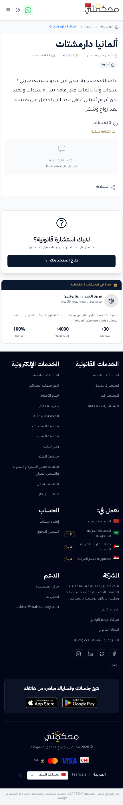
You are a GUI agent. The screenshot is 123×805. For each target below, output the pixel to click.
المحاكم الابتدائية (46, 416)
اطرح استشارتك (65, 261)
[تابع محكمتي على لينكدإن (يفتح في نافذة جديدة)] (90, 654)
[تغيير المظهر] (20, 775)
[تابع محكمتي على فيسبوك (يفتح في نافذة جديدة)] (114, 654)
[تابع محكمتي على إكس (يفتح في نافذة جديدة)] (102, 654)
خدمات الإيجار (49, 494)
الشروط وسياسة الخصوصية (96, 640)
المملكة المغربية (102, 522)
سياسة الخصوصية (43, 794)
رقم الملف (51, 447)
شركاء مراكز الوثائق (104, 620)
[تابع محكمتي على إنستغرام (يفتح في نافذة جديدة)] (78, 654)
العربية (99, 775)
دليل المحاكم (49, 406)
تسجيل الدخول (47, 532)
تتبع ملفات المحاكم (44, 386)
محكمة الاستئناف (45, 427)
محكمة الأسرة (48, 437)
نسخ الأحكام (50, 396)
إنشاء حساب (49, 522)
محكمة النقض (48, 457)
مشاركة (102, 187)
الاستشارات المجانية (103, 406)
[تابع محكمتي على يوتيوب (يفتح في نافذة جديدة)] (114, 665)
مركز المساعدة (47, 587)
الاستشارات (110, 396)
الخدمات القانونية (106, 376)
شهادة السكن (48, 484)
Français (79, 775)
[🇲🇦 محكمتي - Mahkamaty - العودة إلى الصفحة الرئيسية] (102, 8)
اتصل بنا (52, 597)
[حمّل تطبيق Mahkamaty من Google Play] (79, 703)
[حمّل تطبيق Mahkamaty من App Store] (41, 703)
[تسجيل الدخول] (17, 10)
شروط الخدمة (18, 794)
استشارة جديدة (107, 386)
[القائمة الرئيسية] (8, 9)
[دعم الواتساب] (28, 10)
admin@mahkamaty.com (38, 607)
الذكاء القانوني (108, 630)
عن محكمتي (109, 610)
